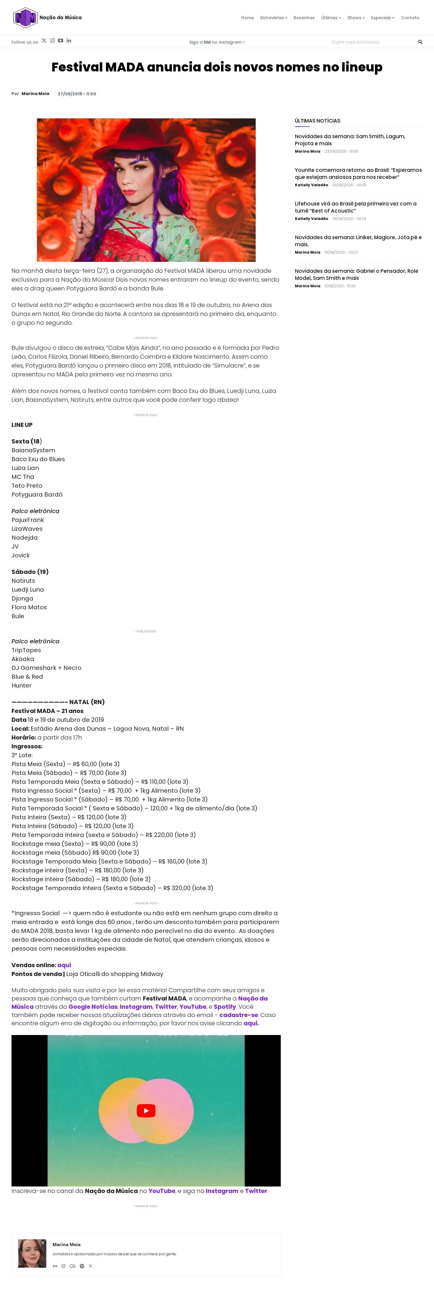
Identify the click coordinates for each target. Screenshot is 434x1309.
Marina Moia (35, 94)
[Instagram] (52, 40)
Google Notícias (93, 1007)
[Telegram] (375, 93)
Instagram (136, 1007)
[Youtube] (60, 40)
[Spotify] (82, 1263)
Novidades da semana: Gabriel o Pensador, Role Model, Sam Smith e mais (356, 274)
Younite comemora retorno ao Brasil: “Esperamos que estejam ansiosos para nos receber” (358, 174)
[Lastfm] (73, 1263)
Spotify (225, 1007)
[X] (348, 93)
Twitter (166, 1007)
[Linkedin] (68, 40)
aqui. (251, 1023)
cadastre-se (238, 1015)
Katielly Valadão (311, 184)
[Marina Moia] (32, 1254)
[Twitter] (44, 40)
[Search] (420, 41)
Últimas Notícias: (318, 120)
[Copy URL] (402, 93)
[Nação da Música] (47, 18)
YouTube (193, 1007)
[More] (416, 93)
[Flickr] (55, 1263)
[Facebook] (362, 93)
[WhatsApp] (334, 93)
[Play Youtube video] (146, 1110)
